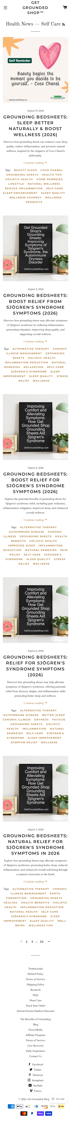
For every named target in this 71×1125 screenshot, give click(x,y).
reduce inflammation (24, 188)
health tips (52, 174)
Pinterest (37, 1075)
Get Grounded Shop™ (35, 7)
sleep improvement (44, 737)
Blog (35, 1024)
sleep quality (53, 192)
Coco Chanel (51, 170)
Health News (19, 24)
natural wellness (44, 183)
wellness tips (41, 925)
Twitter (37, 1069)
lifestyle (16, 183)
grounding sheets (22, 174)
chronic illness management (36, 351)
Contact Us (35, 1056)
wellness (41, 380)
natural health (24, 911)
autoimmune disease (26, 531)
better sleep (53, 715)
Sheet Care (35, 1000)
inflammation (34, 728)
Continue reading (34, 162)
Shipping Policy (35, 984)
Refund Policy (36, 974)
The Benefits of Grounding (35, 1019)
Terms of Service (35, 979)
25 (42, 941)
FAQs (35, 995)
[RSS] (63, 24)
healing (11, 902)
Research (35, 989)
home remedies (50, 179)
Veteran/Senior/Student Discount (35, 1011)
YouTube (37, 1085)
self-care (54, 188)
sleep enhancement (20, 192)
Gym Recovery (35, 1045)
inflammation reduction (26, 362)
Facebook (37, 1064)
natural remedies (41, 550)
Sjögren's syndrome (29, 371)
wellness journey (25, 197)
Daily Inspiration (35, 1051)
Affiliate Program (35, 1035)
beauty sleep (25, 170)
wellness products (44, 199)
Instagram (37, 1080)
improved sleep (21, 545)
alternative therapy (31, 348)
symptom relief (24, 742)
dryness (41, 719)
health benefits (35, 902)
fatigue (59, 719)
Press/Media (35, 1029)
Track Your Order (35, 1005)
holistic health (19, 179)
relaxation (34, 367)
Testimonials (35, 968)
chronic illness (17, 719)
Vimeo (37, 1091)
